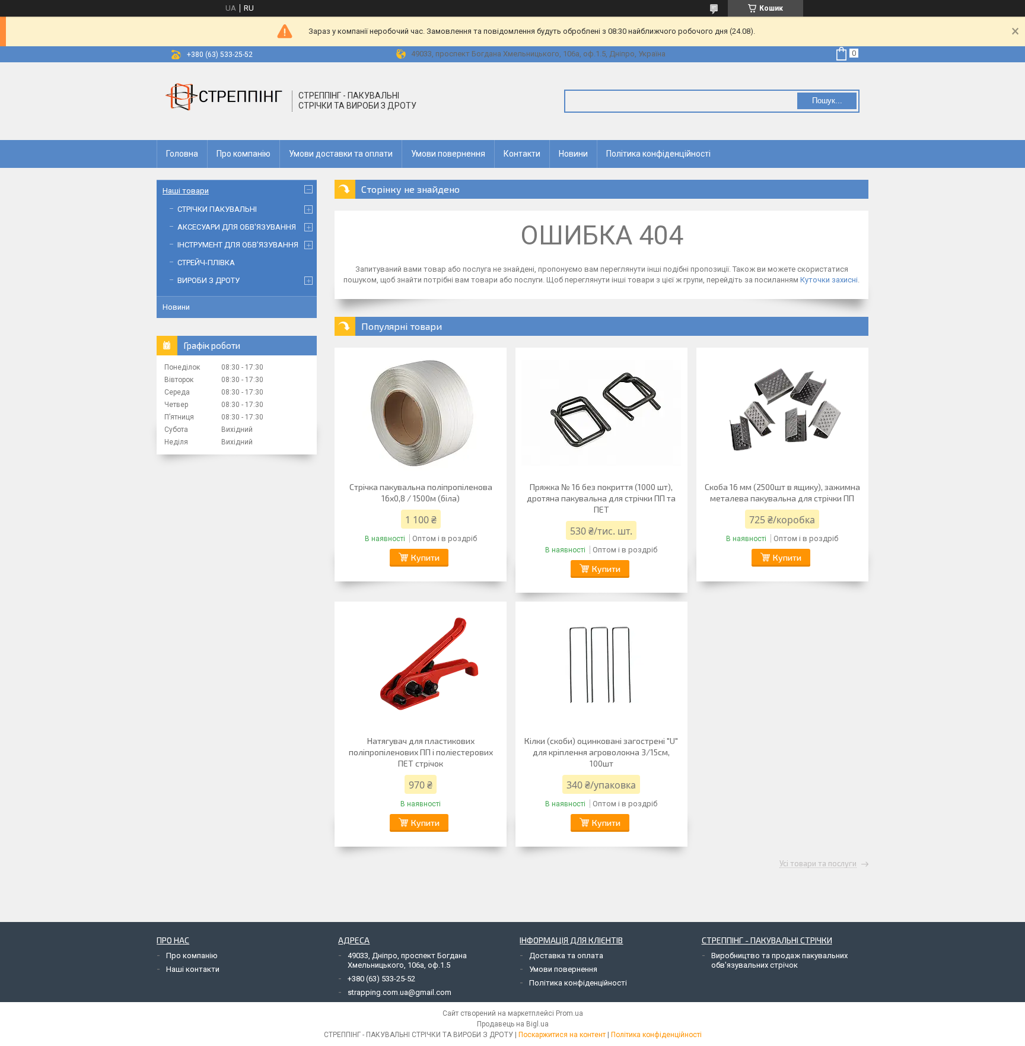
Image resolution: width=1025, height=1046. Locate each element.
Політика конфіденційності (658, 153)
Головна (182, 153)
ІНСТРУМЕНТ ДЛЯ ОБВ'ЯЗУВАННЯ (237, 244)
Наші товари (186, 190)
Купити (425, 557)
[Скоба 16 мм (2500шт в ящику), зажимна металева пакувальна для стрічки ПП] (782, 413)
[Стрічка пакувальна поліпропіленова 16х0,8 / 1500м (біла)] (420, 413)
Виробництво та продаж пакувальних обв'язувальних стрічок (779, 960)
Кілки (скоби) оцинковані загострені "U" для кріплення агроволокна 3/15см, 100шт (601, 752)
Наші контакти (192, 969)
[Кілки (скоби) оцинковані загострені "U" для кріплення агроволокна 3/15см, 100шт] (601, 667)
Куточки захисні (829, 279)
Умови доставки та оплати (341, 153)
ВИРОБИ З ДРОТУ (208, 280)
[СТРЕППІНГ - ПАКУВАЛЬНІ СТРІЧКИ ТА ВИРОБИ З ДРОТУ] (224, 101)
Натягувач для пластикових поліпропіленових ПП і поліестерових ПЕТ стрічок (421, 752)
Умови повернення (448, 153)
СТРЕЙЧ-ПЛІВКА (206, 262)
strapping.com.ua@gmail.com (399, 992)
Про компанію (243, 153)
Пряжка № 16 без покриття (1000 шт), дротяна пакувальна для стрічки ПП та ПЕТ (601, 498)
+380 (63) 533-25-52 (381, 978)
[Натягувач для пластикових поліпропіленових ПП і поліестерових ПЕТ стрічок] (420, 667)
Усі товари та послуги (818, 864)
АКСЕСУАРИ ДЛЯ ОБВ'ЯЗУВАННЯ (236, 226)
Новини (573, 153)
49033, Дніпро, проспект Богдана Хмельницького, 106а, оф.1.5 (407, 960)
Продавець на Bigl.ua (513, 1024)
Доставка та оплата (566, 955)
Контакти (522, 153)
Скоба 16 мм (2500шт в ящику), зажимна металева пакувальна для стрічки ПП (782, 492)
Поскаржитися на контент (562, 1035)
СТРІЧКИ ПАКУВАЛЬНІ (217, 209)
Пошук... (827, 100)
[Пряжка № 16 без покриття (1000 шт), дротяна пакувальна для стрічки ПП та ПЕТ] (601, 413)
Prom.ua (569, 1013)
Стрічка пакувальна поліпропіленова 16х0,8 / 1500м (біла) (420, 492)
